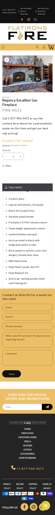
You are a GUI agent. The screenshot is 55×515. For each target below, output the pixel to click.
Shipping (5, 145)
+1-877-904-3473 (30, 468)
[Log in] (44, 47)
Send (11, 374)
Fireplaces (27, 433)
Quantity (6, 150)
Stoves (28, 449)
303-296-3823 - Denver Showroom (26, 11)
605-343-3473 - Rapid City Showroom (44, 11)
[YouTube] (35, 19)
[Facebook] (22, 19)
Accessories (27, 453)
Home (27, 429)
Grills (27, 441)
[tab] (27, 187)
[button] (37, 47)
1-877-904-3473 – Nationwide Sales (9, 11)
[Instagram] (28, 19)
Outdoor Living (27, 437)
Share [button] (8, 165)
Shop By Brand (27, 458)
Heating (27, 445)
